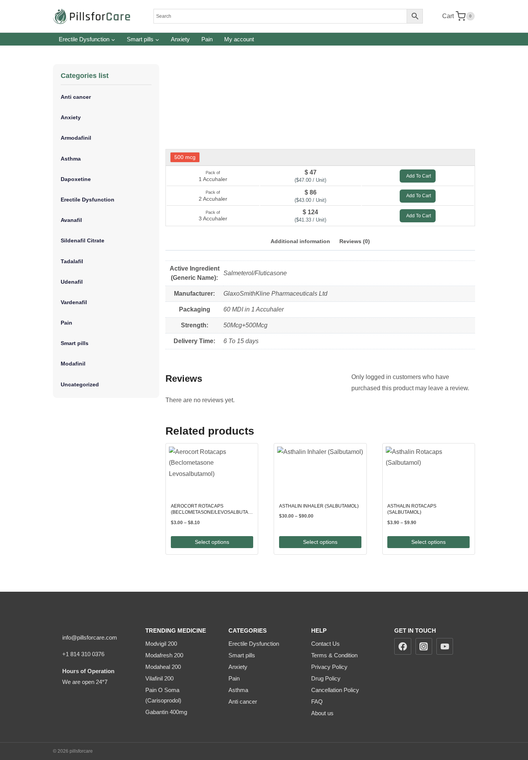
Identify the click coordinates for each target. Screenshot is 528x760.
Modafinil (73, 364)
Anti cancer (76, 97)
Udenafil (72, 282)
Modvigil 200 (161, 643)
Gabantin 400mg (166, 712)
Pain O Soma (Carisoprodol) (163, 695)
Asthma (71, 159)
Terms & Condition (334, 655)
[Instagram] (424, 646)
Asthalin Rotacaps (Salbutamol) (411, 509)
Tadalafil (72, 261)
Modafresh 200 (164, 655)
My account (239, 39)
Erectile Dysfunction (87, 199)
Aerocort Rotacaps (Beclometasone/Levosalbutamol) (212, 509)
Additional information (300, 241)
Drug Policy (326, 678)
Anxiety (180, 39)
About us (322, 713)
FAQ (317, 701)
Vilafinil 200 (159, 678)
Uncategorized (80, 384)
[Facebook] (402, 646)
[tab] (300, 242)
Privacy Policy (329, 667)
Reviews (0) (354, 241)
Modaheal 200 (163, 667)
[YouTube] (444, 646)
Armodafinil (76, 138)
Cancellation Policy (335, 690)
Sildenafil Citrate (82, 240)
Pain (207, 39)
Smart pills (75, 343)
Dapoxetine (76, 179)
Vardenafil (74, 302)
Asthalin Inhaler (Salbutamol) (319, 506)
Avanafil (71, 220)
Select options (212, 542)
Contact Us (325, 643)
